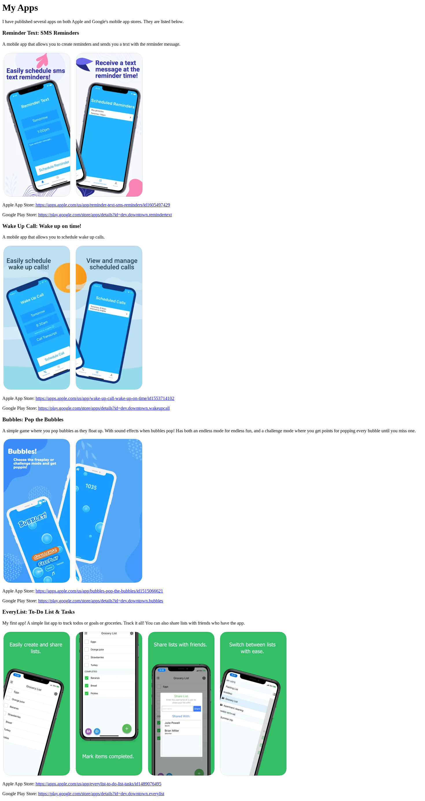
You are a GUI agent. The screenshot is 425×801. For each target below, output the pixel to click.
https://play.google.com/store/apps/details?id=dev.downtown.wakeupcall (104, 408)
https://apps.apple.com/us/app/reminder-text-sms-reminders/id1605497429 (103, 204)
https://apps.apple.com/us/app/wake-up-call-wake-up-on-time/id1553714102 (105, 398)
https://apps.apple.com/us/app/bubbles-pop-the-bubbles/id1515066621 (99, 590)
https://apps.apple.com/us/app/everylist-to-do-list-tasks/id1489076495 (98, 783)
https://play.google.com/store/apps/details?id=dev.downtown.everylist (101, 793)
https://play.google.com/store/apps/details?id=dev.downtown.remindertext (105, 214)
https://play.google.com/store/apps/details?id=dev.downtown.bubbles (100, 600)
